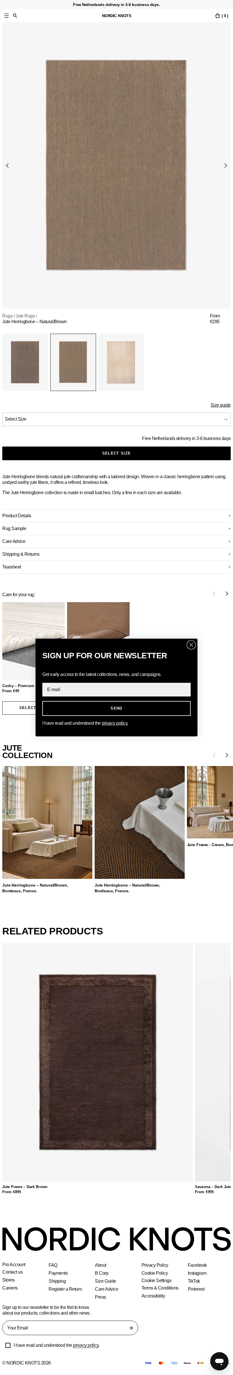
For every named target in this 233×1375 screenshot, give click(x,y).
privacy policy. (119, 723)
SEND (116, 708)
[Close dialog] (191, 645)
